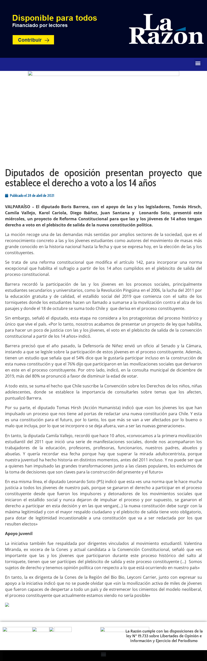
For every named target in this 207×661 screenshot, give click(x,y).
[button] (198, 63)
